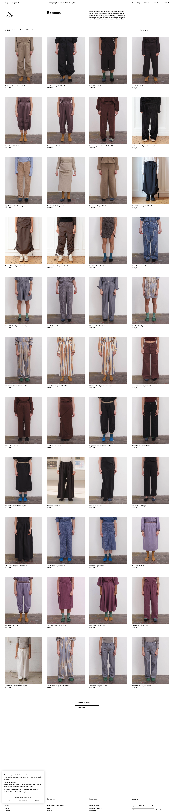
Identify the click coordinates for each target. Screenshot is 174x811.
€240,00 (92, 627)
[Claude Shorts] (23, 300)
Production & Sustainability (55, 805)
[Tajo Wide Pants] (150, 360)
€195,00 (135, 507)
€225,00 (92, 267)
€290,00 (50, 148)
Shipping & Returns (95, 808)
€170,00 (135, 267)
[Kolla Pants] (23, 660)
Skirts (27, 30)
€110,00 (135, 207)
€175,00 (135, 148)
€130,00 (135, 327)
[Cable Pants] (23, 540)
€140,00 (92, 387)
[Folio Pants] (150, 600)
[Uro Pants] (23, 60)
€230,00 (50, 507)
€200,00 (135, 88)
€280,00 (50, 207)
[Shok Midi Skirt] (66, 600)
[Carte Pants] (23, 360)
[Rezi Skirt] (108, 540)
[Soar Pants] (108, 180)
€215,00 (92, 148)
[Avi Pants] (66, 480)
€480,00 (92, 207)
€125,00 (8, 327)
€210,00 (135, 447)
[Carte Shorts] (150, 300)
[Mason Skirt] (23, 120)
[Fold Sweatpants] (108, 120)
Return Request (94, 805)
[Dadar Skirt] (108, 60)
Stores (7, 808)
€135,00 (50, 267)
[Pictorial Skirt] (150, 180)
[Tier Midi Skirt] (66, 180)
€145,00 (50, 327)
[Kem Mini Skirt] (108, 240)
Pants (21, 30)
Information (93, 799)
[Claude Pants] (150, 240)
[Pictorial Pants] (66, 240)
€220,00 (8, 148)
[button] (7, 3)
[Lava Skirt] (66, 420)
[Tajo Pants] (23, 180)
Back (8, 30)
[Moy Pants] (108, 420)
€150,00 (8, 88)
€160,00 (92, 88)
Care (48, 808)
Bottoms (15, 30)
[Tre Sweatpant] (150, 120)
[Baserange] (10, 16)
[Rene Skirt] (108, 600)
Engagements (51, 799)
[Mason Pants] (66, 120)
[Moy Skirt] (23, 480)
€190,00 (8, 387)
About (7, 805)
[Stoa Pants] (150, 60)
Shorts (34, 30)
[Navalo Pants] (150, 420)
